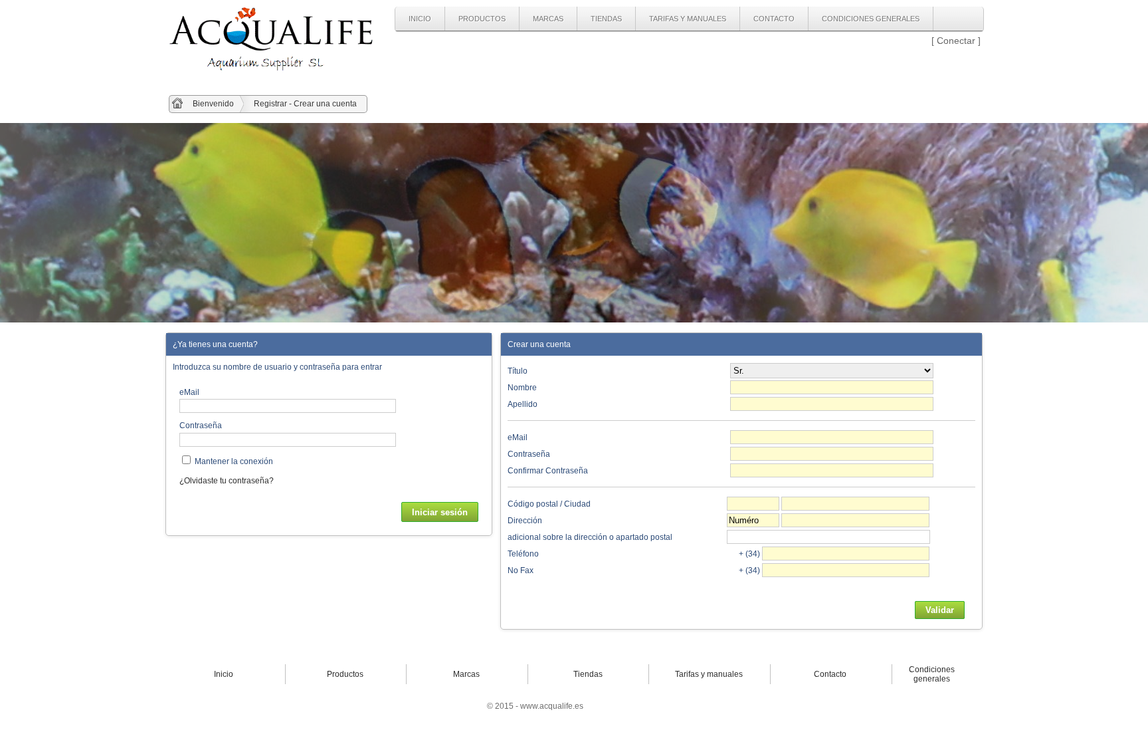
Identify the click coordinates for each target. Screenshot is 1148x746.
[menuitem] (420, 19)
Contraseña (200, 425)
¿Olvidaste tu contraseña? (226, 480)
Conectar (956, 40)
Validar (939, 610)
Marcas (548, 19)
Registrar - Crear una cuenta (305, 103)
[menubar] (664, 19)
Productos (482, 19)
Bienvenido (213, 103)
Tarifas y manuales (687, 19)
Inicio (420, 19)
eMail (189, 392)
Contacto (774, 19)
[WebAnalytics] (616, 706)
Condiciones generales (870, 19)
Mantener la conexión (234, 461)
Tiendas (606, 19)
